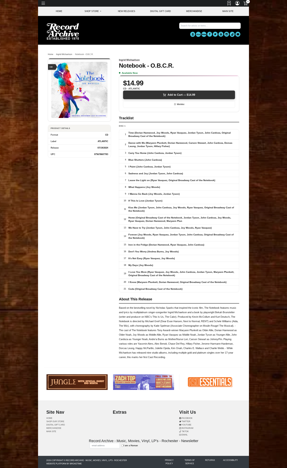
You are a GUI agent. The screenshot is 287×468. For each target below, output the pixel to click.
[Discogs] (204, 34)
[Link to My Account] (237, 3)
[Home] (63, 31)
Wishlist (180, 104)
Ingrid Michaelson (64, 54)
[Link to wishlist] (229, 3)
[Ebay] (198, 34)
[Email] (238, 34)
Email (184, 435)
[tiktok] (232, 34)
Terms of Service (190, 462)
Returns (210, 460)
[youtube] (221, 34)
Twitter (185, 421)
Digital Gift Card (160, 11)
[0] (246, 4)
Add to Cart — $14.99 (181, 94)
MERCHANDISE (194, 11)
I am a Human (131, 445)
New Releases (126, 11)
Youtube (186, 425)
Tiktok (185, 431)
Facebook (186, 418)
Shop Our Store (55, 421)
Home (50, 54)
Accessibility (230, 460)
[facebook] (209, 34)
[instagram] (226, 34)
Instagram (187, 428)
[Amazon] (192, 34)
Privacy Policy (169, 462)
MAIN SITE (228, 11)
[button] (93, 11)
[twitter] (215, 34)
